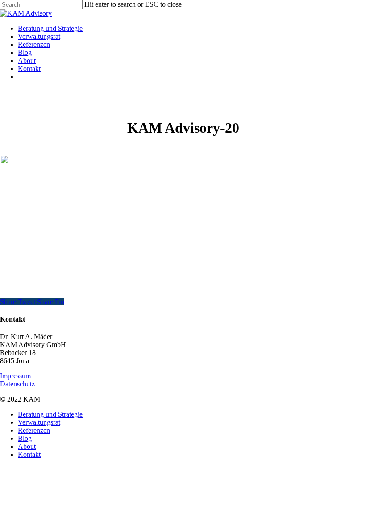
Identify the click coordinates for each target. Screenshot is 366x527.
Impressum (15, 376)
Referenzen (34, 430)
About (27, 446)
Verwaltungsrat (39, 422)
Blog (25, 438)
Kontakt (29, 454)
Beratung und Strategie (50, 414)
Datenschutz (17, 384)
